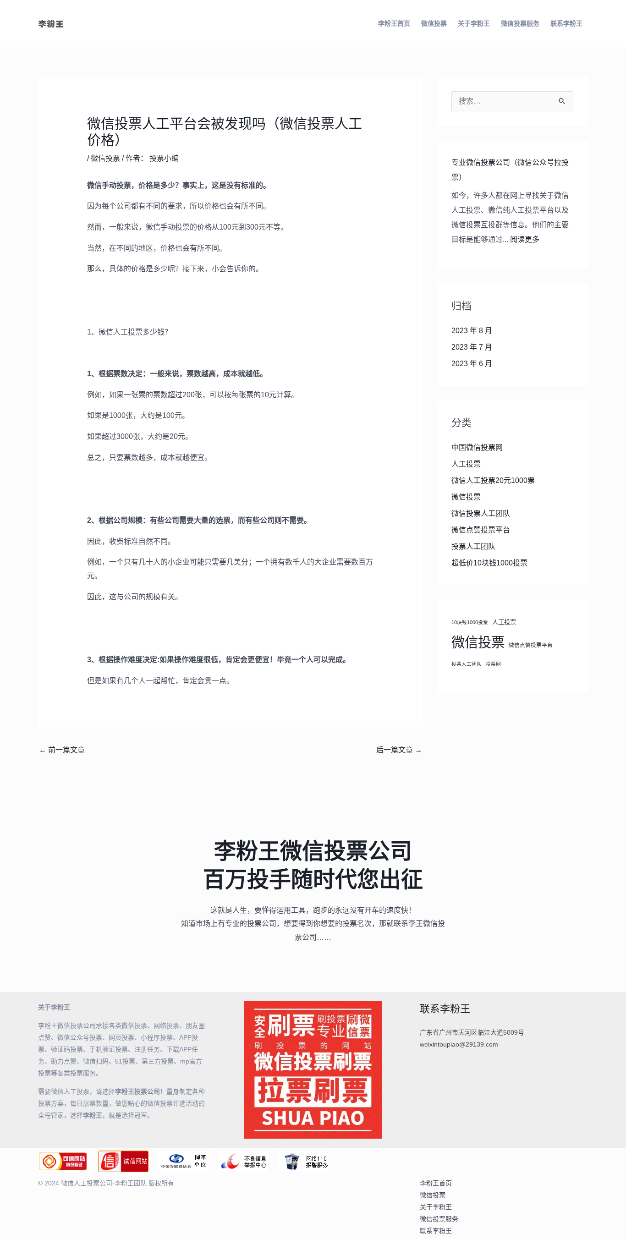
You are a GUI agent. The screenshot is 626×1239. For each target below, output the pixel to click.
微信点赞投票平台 (480, 530)
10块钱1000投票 (469, 622)
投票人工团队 (473, 546)
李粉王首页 (394, 23)
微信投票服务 (520, 23)
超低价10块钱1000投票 (489, 563)
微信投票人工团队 (480, 513)
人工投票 (466, 464)
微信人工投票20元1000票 (493, 480)
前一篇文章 (62, 750)
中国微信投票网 (477, 447)
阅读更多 (524, 239)
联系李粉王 (566, 23)
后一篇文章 (399, 750)
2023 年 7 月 (471, 347)
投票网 (493, 664)
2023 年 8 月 (471, 330)
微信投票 (434, 23)
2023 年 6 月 (471, 363)
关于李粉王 (474, 23)
